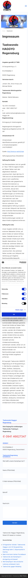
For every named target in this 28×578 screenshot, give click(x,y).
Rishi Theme (23, 576)
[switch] (24, 294)
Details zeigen (19, 309)
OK (14, 314)
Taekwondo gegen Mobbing (12, 566)
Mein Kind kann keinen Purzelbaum (14, 554)
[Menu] (26, 6)
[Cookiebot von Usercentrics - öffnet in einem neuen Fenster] (19, 262)
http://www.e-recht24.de (15, 151)
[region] (14, 22)
